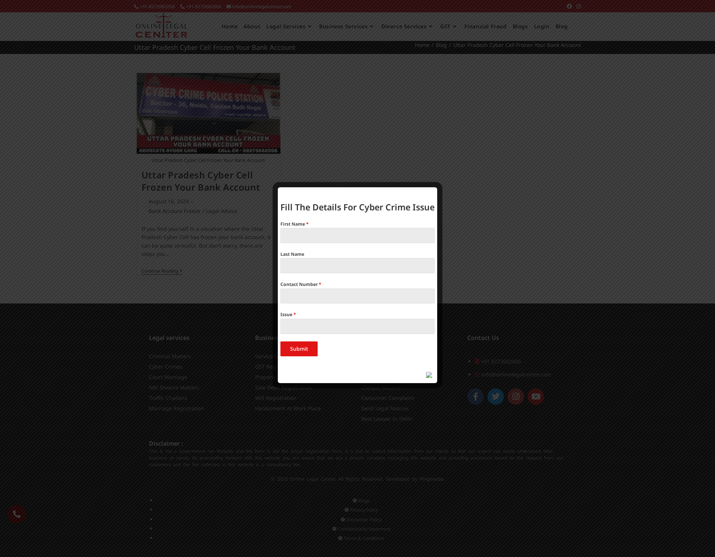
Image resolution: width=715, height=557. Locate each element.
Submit (299, 348)
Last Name (292, 254)
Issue (288, 314)
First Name (294, 224)
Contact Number (300, 284)
